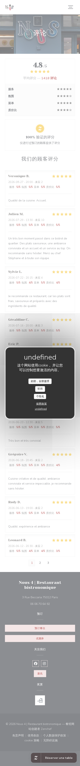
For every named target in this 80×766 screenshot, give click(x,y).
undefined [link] (41, 409)
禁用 (40, 389)
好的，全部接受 (40, 381)
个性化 (40, 396)
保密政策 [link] (41, 404)
